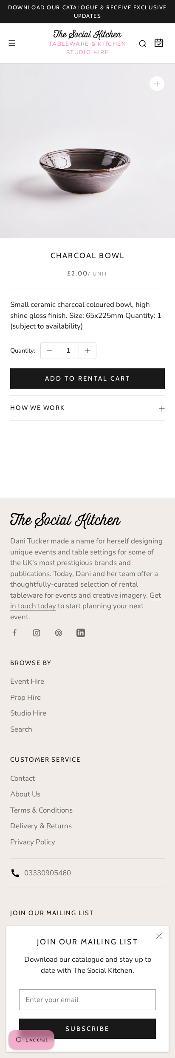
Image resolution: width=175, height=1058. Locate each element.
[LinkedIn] (80, 632)
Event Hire (27, 681)
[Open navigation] (12, 43)
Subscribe (87, 1029)
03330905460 (47, 873)
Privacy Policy (32, 842)
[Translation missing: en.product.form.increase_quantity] (87, 350)
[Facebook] (14, 632)
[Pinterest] (58, 632)
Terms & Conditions (41, 810)
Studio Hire (28, 713)
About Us (25, 794)
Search (21, 729)
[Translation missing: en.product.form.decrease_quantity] (49, 350)
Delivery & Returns (41, 826)
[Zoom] (157, 83)
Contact (22, 778)
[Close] (159, 936)
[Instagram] (36, 632)
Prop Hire (25, 697)
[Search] (142, 43)
